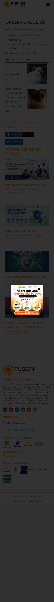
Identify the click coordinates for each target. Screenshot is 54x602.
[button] (39, 289)
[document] (27, 301)
